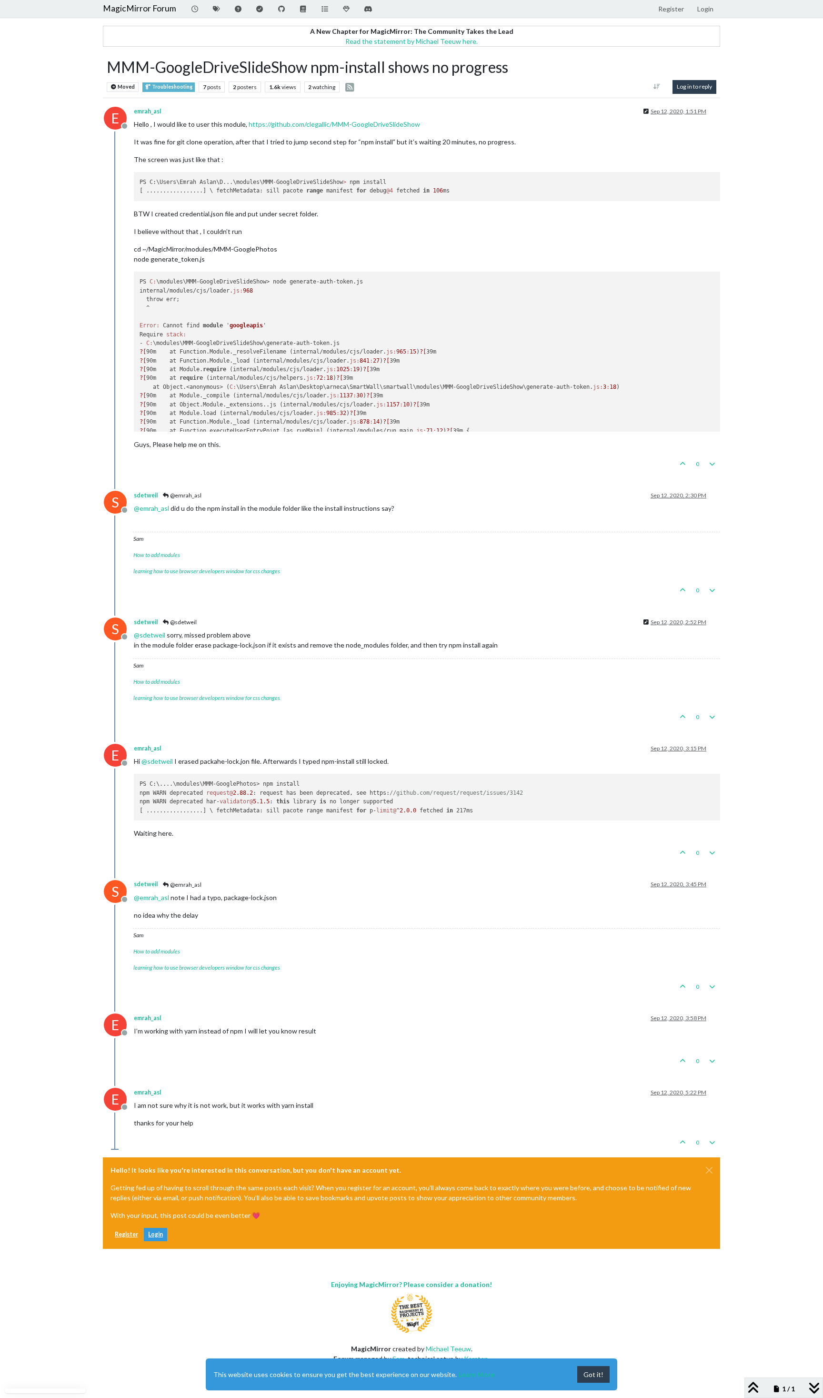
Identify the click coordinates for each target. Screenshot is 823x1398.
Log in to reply (694, 86)
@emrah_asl (185, 495)
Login (155, 1234)
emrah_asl (147, 111)
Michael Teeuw (448, 1349)
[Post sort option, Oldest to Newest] (657, 86)
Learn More (476, 1374)
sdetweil (146, 495)
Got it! (593, 1374)
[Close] (709, 1170)
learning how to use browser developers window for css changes (206, 571)
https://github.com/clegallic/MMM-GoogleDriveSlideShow (334, 124)
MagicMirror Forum (139, 8)
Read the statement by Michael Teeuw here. (411, 41)
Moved (126, 87)
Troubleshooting (171, 87)
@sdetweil (183, 622)
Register (126, 1234)
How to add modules (156, 554)
